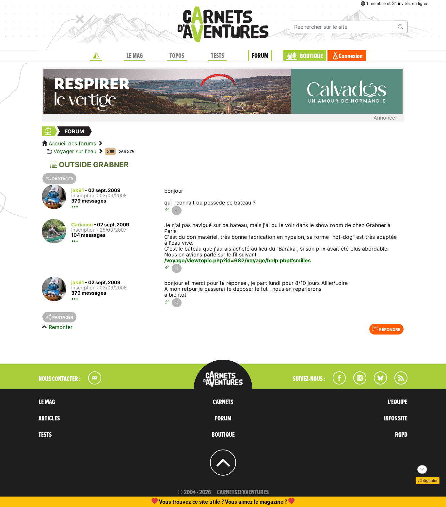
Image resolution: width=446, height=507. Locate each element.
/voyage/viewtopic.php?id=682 (204, 260)
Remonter (60, 327)
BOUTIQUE (311, 56)
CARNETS (223, 402)
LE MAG (134, 56)
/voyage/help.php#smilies (278, 260)
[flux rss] (397, 382)
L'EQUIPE (397, 402)
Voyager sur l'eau (75, 151)
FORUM (260, 56)
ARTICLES (49, 418)
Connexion (351, 56)
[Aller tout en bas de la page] (422, 469)
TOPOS (176, 56)
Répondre (389, 329)
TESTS (217, 56)
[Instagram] (357, 382)
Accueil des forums (72, 143)
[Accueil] (96, 56)
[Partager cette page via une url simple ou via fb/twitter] (177, 210)
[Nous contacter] (91, 382)
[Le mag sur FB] (336, 382)
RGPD (401, 435)
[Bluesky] (377, 382)
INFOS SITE (395, 418)
